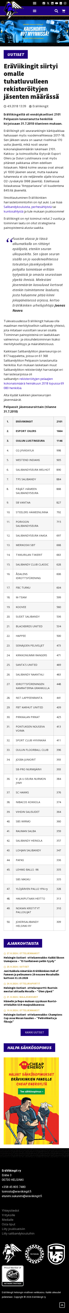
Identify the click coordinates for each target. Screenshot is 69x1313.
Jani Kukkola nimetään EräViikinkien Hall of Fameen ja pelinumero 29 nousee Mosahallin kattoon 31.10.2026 (31, 974)
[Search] (56, 10)
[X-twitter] (48, 3)
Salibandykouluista (17, 207)
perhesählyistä (41, 207)
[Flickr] (61, 3)
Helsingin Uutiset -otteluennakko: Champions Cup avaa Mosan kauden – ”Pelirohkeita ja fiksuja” (33, 1018)
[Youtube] (56, 3)
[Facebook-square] (44, 3)
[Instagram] (65, 3)
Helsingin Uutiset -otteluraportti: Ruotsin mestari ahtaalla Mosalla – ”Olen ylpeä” (30, 989)
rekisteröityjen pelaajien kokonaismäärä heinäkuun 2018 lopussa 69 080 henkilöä (34, 383)
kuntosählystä (13, 211)
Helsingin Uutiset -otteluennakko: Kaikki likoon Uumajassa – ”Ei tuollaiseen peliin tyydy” (34, 959)
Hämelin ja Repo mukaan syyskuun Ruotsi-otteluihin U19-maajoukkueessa (30, 1002)
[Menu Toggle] (34, 3)
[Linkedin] (52, 3)
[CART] (63, 10)
